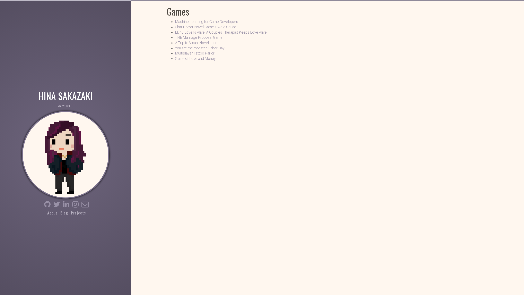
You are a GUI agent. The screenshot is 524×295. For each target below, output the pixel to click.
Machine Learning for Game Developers (206, 21)
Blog (64, 213)
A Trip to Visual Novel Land (196, 43)
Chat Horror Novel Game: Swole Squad (205, 27)
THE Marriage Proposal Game (198, 37)
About (52, 213)
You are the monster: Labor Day (200, 48)
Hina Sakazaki (65, 95)
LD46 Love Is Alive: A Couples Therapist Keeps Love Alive (221, 32)
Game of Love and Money (195, 58)
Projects (78, 213)
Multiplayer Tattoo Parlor (195, 53)
